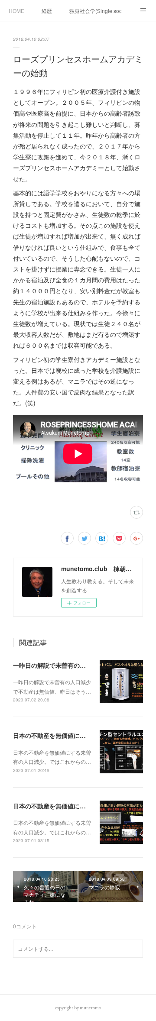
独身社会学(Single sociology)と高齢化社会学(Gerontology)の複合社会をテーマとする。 (95, 10)
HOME (16, 10)
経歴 (47, 10)
